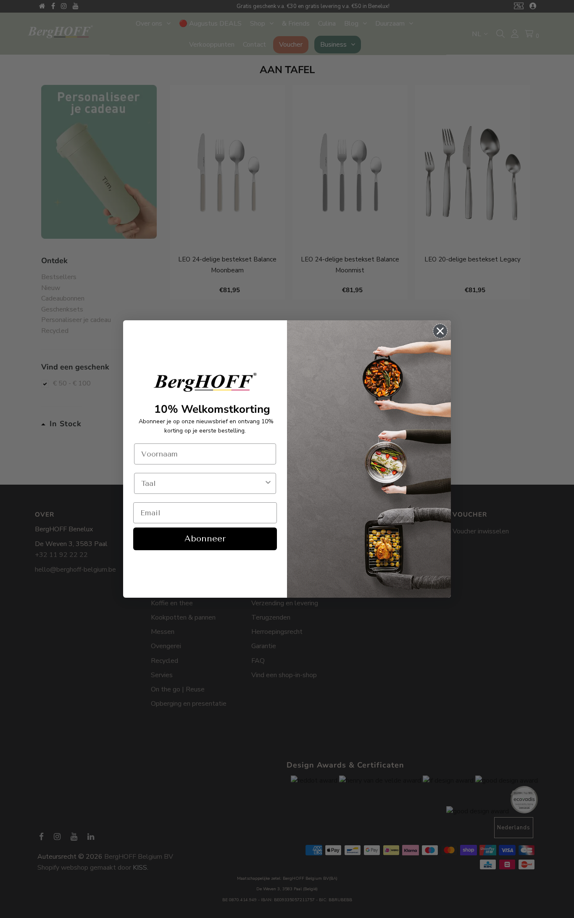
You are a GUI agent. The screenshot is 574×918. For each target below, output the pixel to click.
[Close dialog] (440, 331)
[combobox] (202, 483)
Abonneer (205, 538)
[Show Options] (268, 483)
